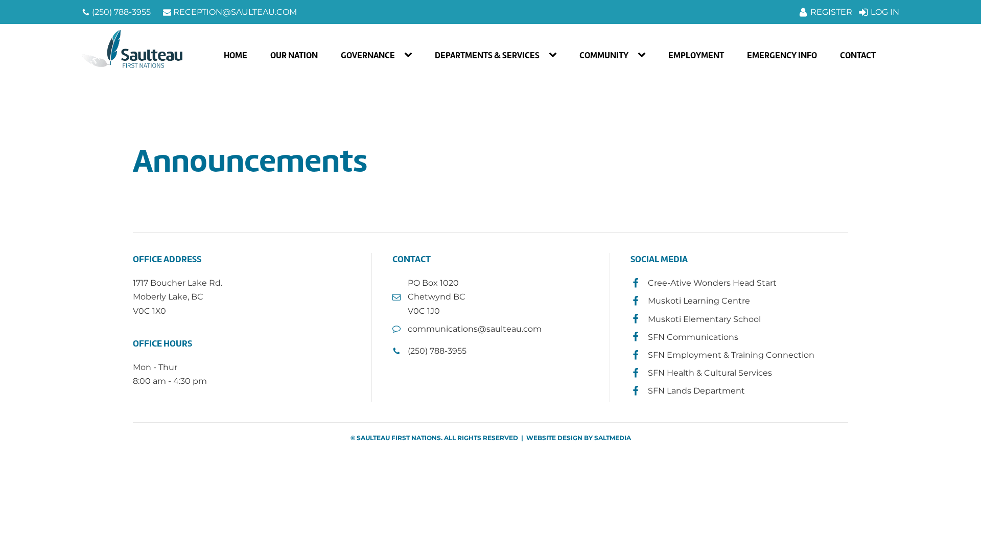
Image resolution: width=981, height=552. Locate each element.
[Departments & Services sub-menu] (555, 55)
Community (603, 55)
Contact (858, 55)
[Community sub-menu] (644, 55)
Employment (696, 55)
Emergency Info (782, 55)
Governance (368, 55)
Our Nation (294, 55)
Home (235, 55)
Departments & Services (487, 55)
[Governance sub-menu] (410, 55)
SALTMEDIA (612, 438)
